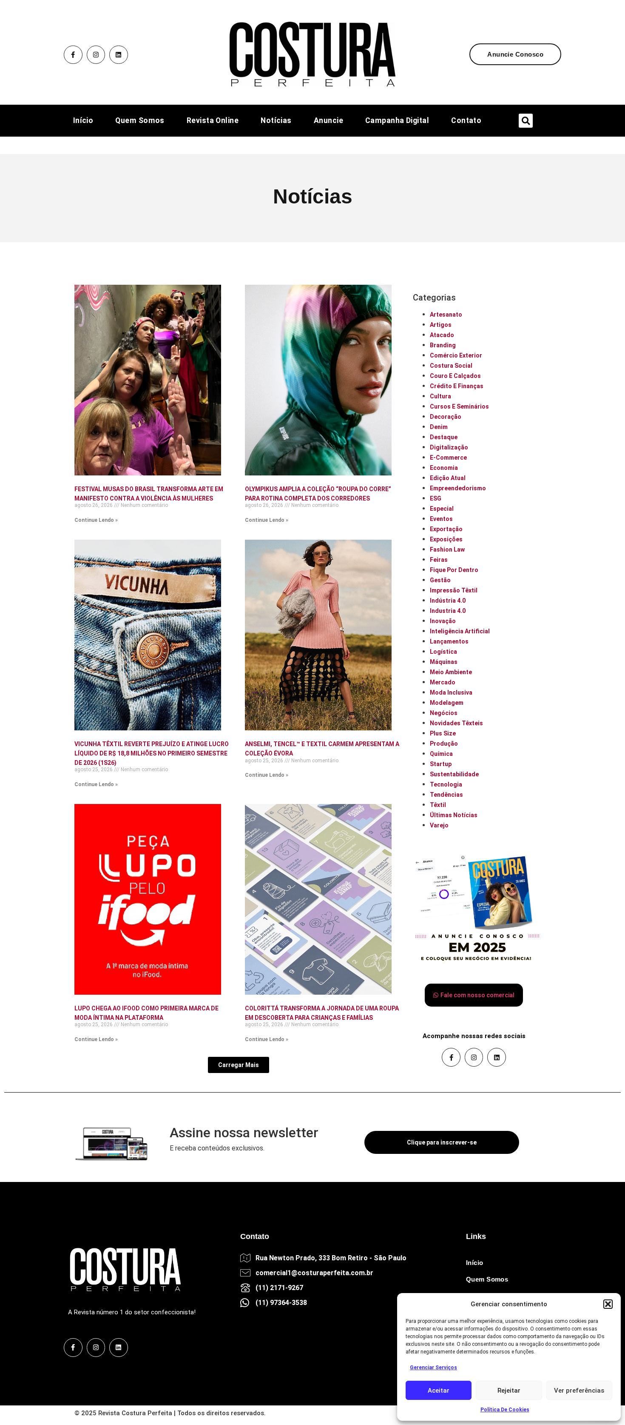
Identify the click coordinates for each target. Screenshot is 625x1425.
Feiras (439, 559)
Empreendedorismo (458, 488)
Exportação (446, 529)
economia (444, 467)
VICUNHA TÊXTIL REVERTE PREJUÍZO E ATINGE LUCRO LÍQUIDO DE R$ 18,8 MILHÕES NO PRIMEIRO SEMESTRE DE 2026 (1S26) (151, 753)
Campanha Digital (397, 121)
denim (439, 426)
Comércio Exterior (456, 355)
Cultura (440, 396)
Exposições (446, 539)
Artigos (441, 324)
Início (83, 121)
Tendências (446, 794)
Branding (443, 345)
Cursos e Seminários (459, 406)
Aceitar (438, 1390)
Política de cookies (504, 1410)
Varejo (439, 825)
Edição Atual (448, 478)
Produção (444, 743)
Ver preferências (579, 1390)
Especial (442, 508)
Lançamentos (449, 641)
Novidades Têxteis (456, 723)
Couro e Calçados (455, 375)
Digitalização (449, 447)
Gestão (440, 580)
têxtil (438, 804)
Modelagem (446, 702)
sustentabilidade (454, 774)
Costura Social (451, 365)
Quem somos (140, 121)
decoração (445, 416)
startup (441, 764)
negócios (443, 713)
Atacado (442, 335)
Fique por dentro (454, 570)
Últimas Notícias (453, 815)
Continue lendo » (96, 520)
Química (441, 753)
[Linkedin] (118, 55)
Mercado (442, 682)
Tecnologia (446, 784)
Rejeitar (508, 1390)
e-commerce (448, 457)
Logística (443, 651)
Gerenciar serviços (433, 1368)
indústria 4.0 (448, 600)
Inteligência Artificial (460, 631)
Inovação (443, 621)
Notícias (276, 121)
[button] (608, 1304)
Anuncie (328, 121)
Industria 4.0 (448, 610)
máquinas (443, 661)
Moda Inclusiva (451, 692)
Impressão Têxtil (453, 590)
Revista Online (213, 121)
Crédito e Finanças (456, 386)
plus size (443, 733)
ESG (435, 498)
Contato (466, 121)
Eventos (441, 518)
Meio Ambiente (451, 672)
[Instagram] (96, 55)
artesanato (446, 314)
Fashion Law (447, 549)
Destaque (443, 437)
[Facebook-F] (73, 55)
